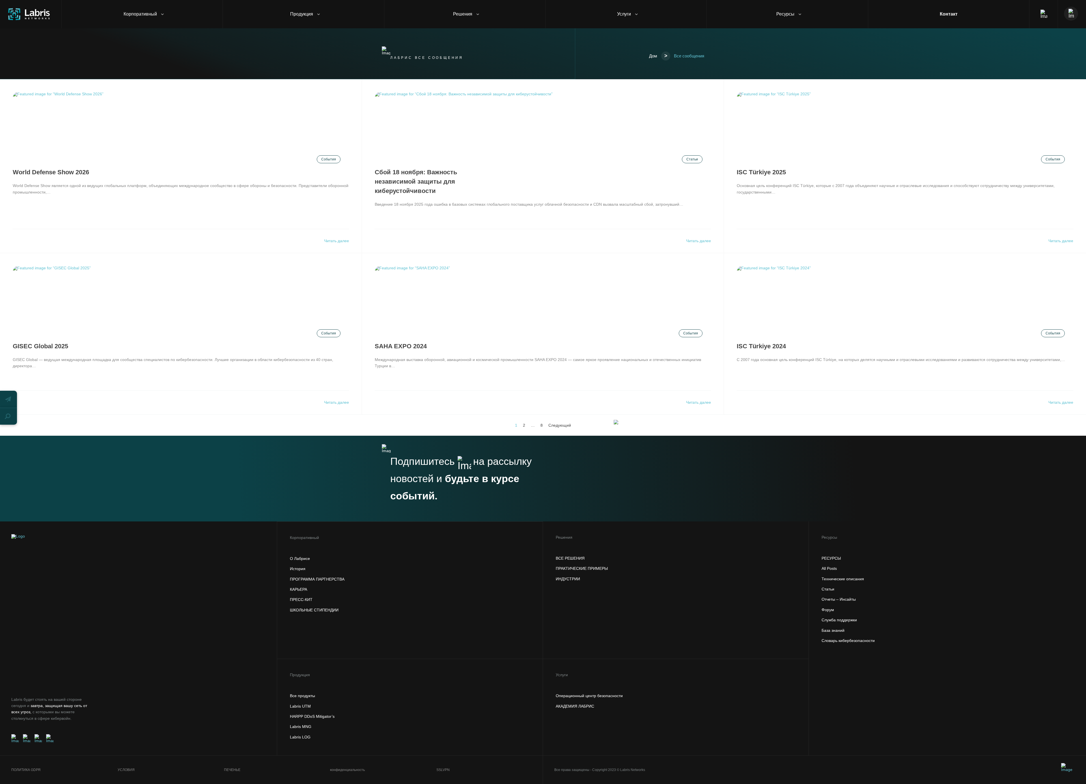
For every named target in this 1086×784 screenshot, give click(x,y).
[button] (8, 399)
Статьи (692, 159)
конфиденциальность (347, 770)
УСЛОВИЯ (126, 770)
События (328, 159)
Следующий (559, 425)
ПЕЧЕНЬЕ (232, 770)
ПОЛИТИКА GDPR (26, 770)
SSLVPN (443, 770)
